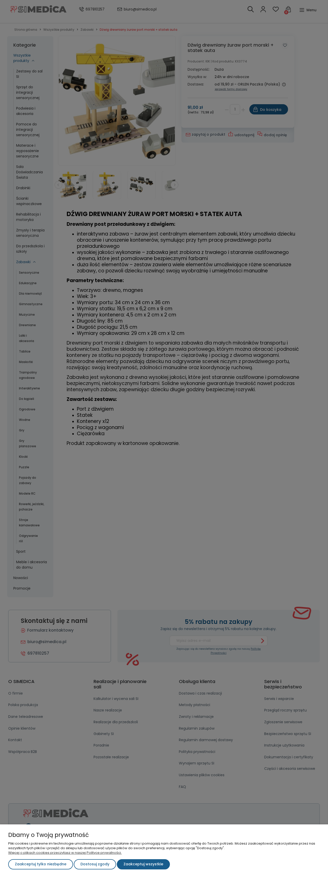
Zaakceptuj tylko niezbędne (40, 864)
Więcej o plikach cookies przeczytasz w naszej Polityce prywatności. (65, 852)
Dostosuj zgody (94, 864)
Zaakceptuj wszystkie (143, 864)
